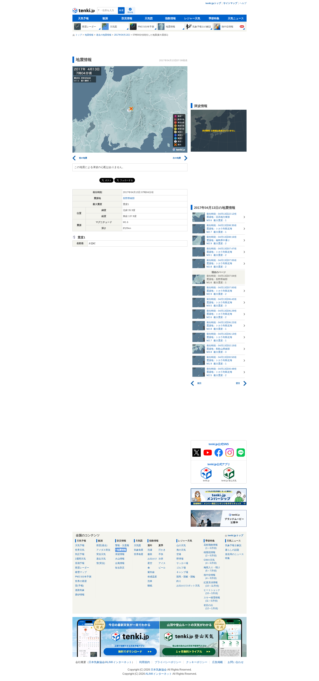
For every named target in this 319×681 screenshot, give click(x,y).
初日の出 (211, 607)
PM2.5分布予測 (83, 576)
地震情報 (121, 549)
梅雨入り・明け (212, 569)
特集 (227, 558)
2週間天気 (80, 558)
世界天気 (79, 549)
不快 (161, 554)
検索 (121, 10)
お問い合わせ (236, 662)
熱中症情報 (210, 576)
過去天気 (101, 558)
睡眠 (150, 585)
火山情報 (119, 558)
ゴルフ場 (181, 567)
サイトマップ (230, 3)
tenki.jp (84, 11)
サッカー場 (182, 563)
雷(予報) (79, 585)
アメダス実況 (103, 549)
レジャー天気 (192, 18)
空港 (178, 554)
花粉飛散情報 (211, 546)
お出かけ (152, 558)
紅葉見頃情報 (211, 584)
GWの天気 (210, 561)
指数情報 (170, 18)
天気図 (149, 18)
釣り (178, 581)
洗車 (150, 581)
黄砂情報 (79, 594)
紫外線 (151, 572)
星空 (150, 563)
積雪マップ (81, 572)
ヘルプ (243, 3)
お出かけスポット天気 (188, 585)
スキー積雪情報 (212, 599)
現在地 (130, 12)
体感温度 (152, 576)
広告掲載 (217, 662)
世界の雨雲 (81, 581)
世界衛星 (138, 554)
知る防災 (119, 567)
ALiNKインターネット (118, 662)
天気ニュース (236, 18)
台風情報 (119, 563)
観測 (105, 18)
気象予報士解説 (233, 545)
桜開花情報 (210, 554)
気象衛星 (138, 549)
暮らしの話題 (232, 549)
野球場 (179, 558)
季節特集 (214, 18)
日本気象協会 (97, 662)
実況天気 (101, 554)
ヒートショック (212, 592)
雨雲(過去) (101, 545)
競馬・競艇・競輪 (185, 576)
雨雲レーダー (82, 567)
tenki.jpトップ (213, 3)
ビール (162, 567)
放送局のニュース (234, 554)
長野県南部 (129, 198)
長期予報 (79, 563)
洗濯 (150, 549)
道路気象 (79, 590)
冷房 (161, 558)
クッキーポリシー (196, 662)
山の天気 (181, 545)
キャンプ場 (182, 572)
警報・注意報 (122, 545)
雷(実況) (100, 563)
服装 (150, 554)
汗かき (162, 549)
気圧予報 (79, 554)
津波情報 (119, 554)
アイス (162, 563)
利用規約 (144, 662)
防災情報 (127, 18)
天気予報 (83, 18)
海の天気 (181, 549)
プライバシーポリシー (168, 662)
